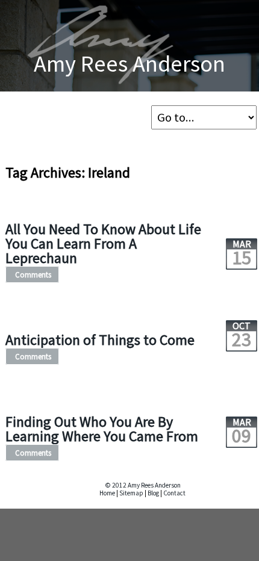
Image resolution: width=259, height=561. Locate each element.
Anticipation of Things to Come (100, 339)
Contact (174, 493)
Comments (33, 274)
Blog (153, 493)
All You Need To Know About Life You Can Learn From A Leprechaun (103, 243)
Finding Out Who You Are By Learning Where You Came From (101, 428)
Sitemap (131, 493)
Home (107, 493)
